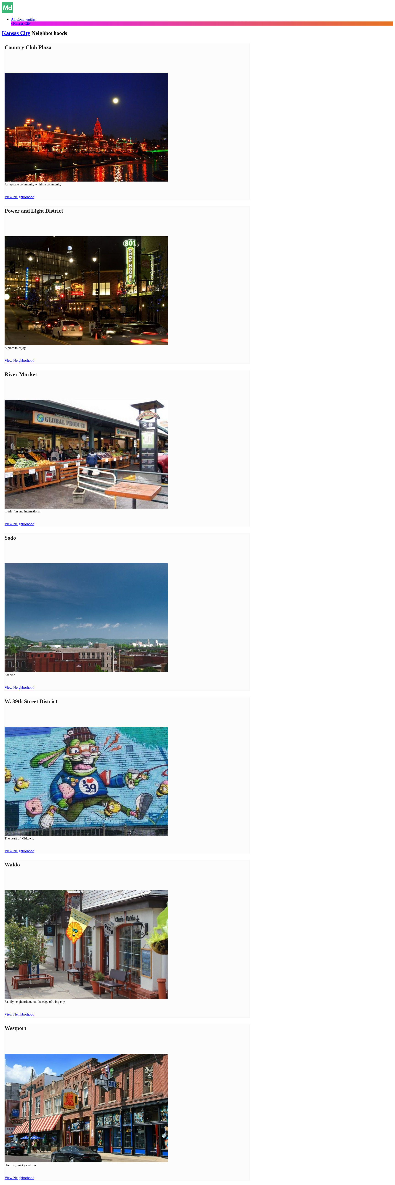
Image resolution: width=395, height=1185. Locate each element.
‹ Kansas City (21, 23)
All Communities (23, 19)
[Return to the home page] (7, 11)
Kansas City (16, 33)
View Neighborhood (19, 197)
